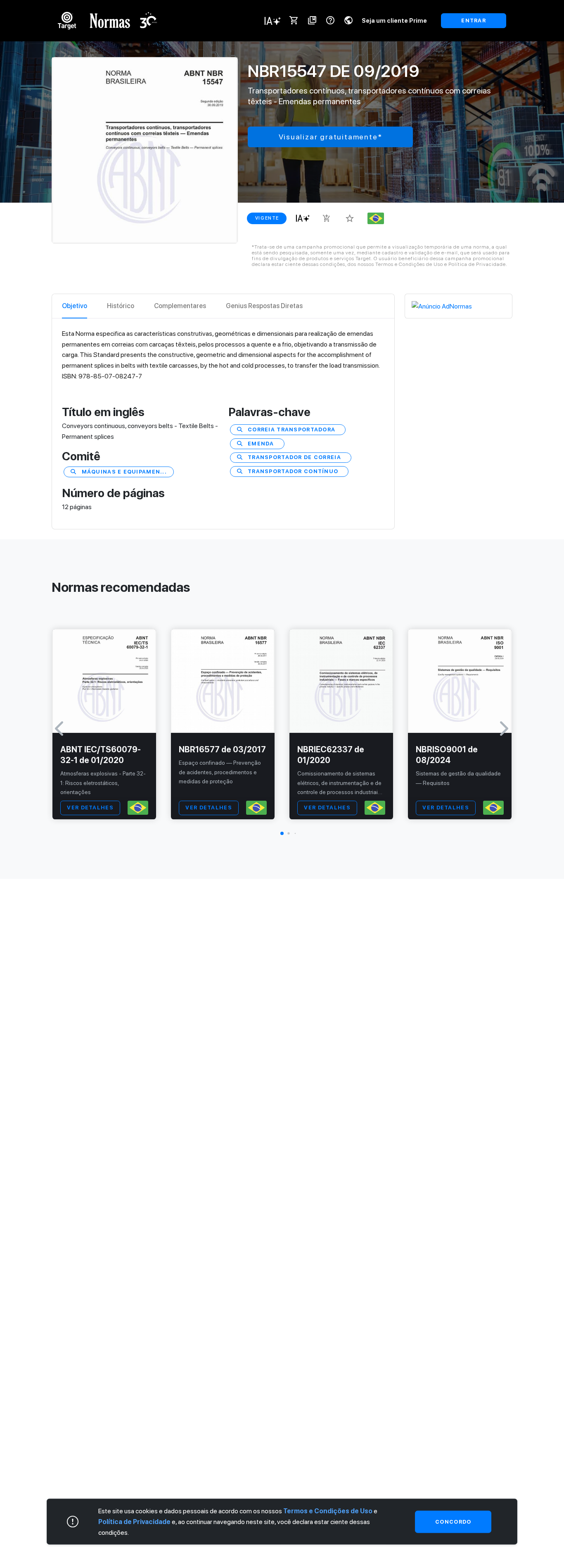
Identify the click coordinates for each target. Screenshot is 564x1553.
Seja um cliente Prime (394, 20)
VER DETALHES (90, 807)
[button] (282, 833)
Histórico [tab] (120, 306)
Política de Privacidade (134, 1521)
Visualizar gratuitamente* (330, 136)
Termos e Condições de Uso (327, 1511)
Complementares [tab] (180, 306)
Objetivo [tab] (74, 306)
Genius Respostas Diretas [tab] (264, 306)
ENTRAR (473, 20)
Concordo (453, 1521)
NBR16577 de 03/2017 (222, 749)
